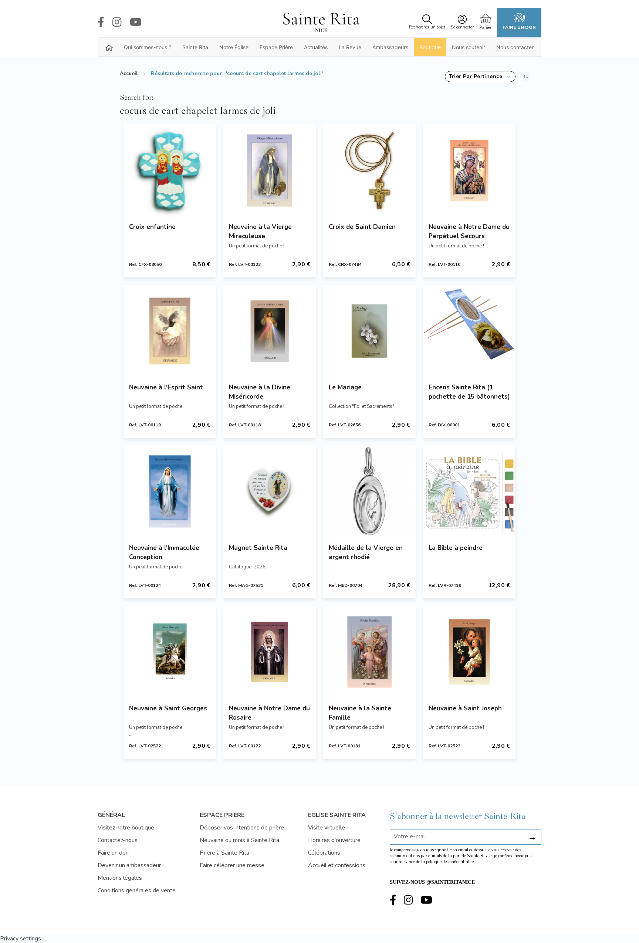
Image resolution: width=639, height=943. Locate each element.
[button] (480, 76)
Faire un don (519, 27)
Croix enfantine (152, 227)
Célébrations (324, 853)
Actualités (316, 47)
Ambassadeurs (390, 47)
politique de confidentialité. (450, 862)
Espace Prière (276, 47)
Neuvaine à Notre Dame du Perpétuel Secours (469, 231)
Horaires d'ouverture (334, 840)
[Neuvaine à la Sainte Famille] (369, 652)
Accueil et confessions (336, 865)
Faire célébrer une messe (232, 865)
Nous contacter (515, 47)
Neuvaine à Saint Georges (168, 708)
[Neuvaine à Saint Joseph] (469, 652)
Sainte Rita (195, 47)
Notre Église (233, 47)
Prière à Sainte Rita (224, 853)
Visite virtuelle (326, 828)
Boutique (430, 47)
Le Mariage (345, 387)
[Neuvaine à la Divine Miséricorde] (269, 331)
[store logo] (321, 22)
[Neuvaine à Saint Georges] (170, 652)
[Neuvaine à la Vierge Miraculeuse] (269, 170)
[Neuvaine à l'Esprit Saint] (170, 331)
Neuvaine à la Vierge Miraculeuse (260, 231)
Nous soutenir (468, 47)
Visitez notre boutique (126, 828)
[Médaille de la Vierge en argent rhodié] (369, 491)
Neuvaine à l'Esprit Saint (166, 387)
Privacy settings (20, 938)
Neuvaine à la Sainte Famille (360, 713)
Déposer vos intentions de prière (242, 828)
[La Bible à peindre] (469, 491)
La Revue (350, 47)
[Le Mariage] (369, 331)
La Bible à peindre (456, 548)
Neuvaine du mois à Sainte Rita (239, 840)
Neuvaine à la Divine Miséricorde (259, 392)
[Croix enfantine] (170, 170)
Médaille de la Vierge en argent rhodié (366, 552)
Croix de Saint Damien (362, 227)
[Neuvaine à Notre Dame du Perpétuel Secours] (469, 170)
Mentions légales (120, 878)
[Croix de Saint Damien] (369, 170)
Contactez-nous (118, 840)
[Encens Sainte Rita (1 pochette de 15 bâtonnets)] (469, 331)
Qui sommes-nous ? (147, 47)
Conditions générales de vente (137, 890)
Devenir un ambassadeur (129, 865)
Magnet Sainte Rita (258, 548)
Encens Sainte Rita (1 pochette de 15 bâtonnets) (469, 392)
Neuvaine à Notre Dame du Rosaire (269, 713)
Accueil (129, 73)
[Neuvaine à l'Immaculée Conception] (170, 491)
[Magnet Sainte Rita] (269, 491)
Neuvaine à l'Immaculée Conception (164, 552)
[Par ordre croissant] (525, 76)
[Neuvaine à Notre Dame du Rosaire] (269, 652)
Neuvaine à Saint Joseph (465, 708)
